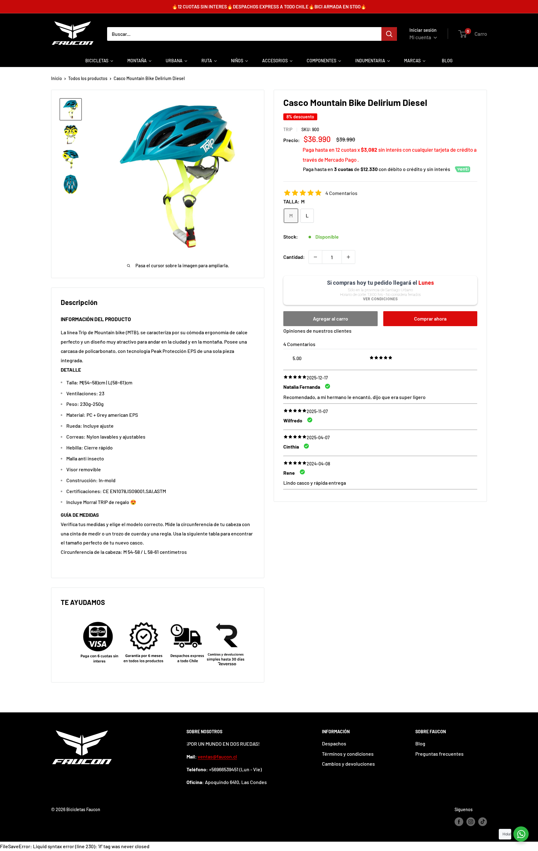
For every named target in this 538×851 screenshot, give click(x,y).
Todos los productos (87, 78)
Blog (420, 743)
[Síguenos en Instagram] (470, 821)
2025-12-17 (317, 377)
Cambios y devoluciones (348, 764)
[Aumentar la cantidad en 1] (348, 257)
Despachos (334, 743)
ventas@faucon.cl (217, 756)
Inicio (56, 78)
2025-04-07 (318, 437)
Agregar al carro (330, 318)
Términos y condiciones (348, 754)
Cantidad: (294, 257)
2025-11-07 (317, 411)
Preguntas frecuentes (439, 754)
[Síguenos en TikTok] (482, 821)
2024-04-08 (318, 463)
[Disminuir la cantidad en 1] (315, 257)
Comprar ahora (430, 318)
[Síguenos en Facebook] (459, 821)
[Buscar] (389, 34)
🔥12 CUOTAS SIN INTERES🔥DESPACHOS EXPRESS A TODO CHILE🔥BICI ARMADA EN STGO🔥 (269, 6)
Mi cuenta (420, 37)
